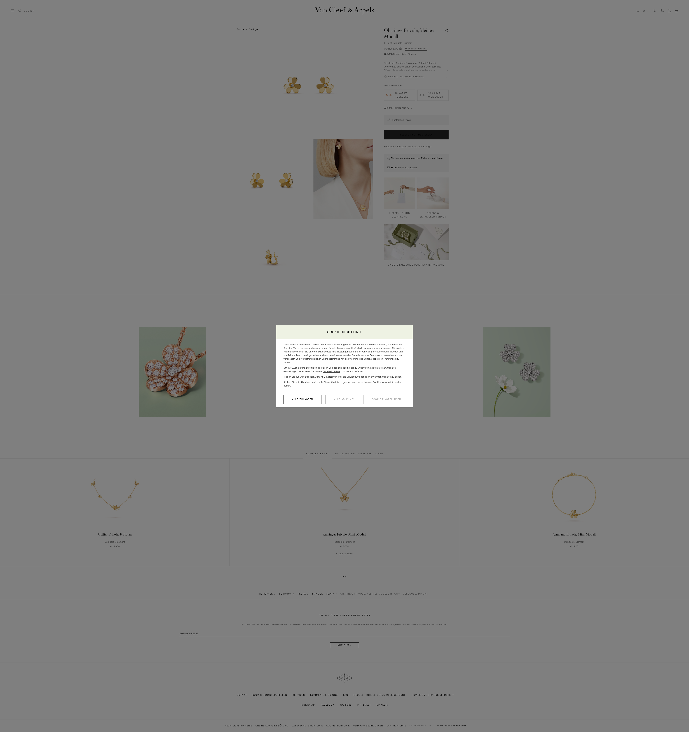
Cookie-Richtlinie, (332, 371)
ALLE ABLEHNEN (344, 399)
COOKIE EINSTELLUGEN (386, 399)
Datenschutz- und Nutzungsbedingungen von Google (346, 351)
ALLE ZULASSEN (302, 399)
